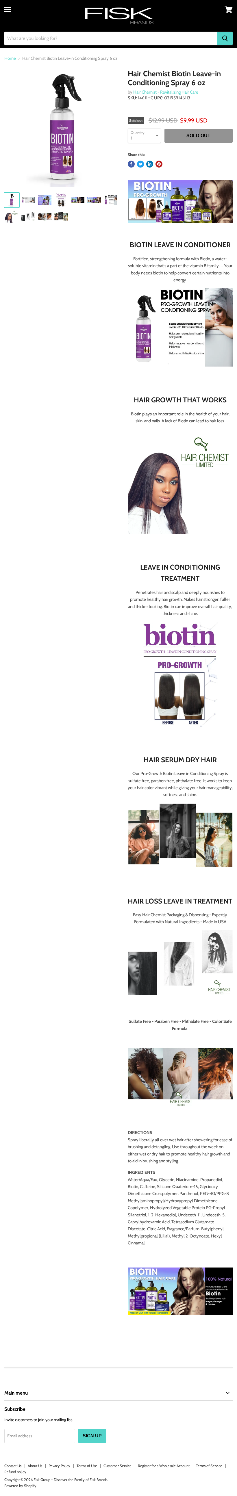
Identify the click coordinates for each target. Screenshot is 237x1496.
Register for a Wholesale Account (164, 1465)
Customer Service (117, 1465)
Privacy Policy (59, 1465)
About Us (35, 1465)
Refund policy (15, 1471)
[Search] (225, 38)
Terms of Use (87, 1465)
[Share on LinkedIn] (149, 164)
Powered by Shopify (20, 1485)
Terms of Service (209, 1465)
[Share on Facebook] (131, 164)
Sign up (92, 1435)
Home (10, 58)
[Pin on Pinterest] (158, 164)
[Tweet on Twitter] (140, 164)
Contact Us (12, 1465)
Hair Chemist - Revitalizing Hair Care (165, 92)
